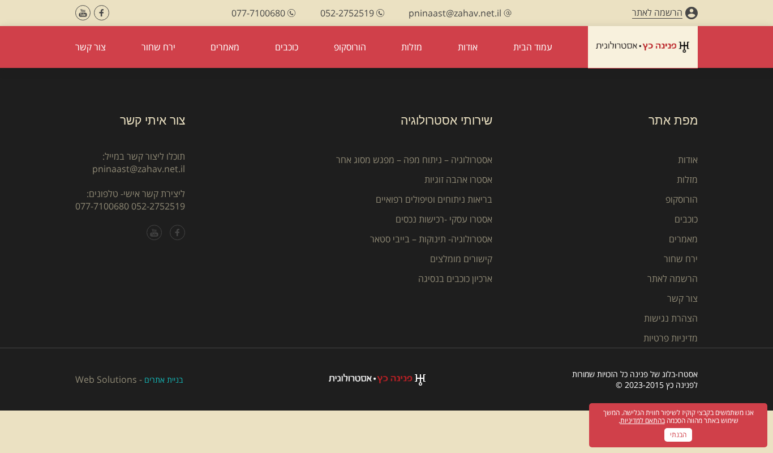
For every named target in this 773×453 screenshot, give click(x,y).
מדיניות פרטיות (670, 338)
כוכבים (686, 219)
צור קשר (682, 298)
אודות (688, 159)
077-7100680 (102, 206)
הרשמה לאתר (672, 278)
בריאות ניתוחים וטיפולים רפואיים (434, 199)
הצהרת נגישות (671, 318)
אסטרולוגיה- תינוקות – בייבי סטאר (431, 239)
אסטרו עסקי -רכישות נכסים (444, 219)
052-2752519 (158, 206)
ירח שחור (681, 259)
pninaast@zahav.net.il (138, 169)
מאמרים (683, 239)
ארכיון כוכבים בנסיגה (455, 278)
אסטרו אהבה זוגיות (458, 179)
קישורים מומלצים (461, 259)
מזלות (687, 179)
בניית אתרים (163, 379)
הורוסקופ (681, 199)
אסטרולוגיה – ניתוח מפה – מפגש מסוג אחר (414, 159)
